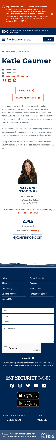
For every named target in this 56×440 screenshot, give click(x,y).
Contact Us (7, 299)
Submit (26, 358)
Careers (33, 283)
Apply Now (24, 90)
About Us (6, 283)
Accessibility (23, 436)
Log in (48, 39)
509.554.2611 (11, 70)
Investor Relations (38, 294)
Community (7, 288)
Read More (33, 231)
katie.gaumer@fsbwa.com (17, 76)
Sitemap (33, 436)
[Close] (52, 14)
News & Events (37, 278)
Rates (4, 278)
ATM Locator (36, 288)
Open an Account (9, 294)
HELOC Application (29, 97)
